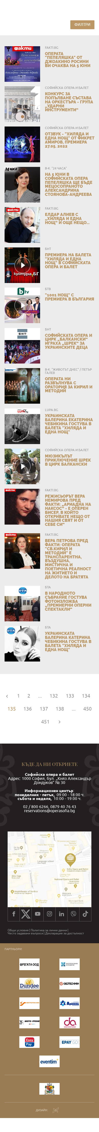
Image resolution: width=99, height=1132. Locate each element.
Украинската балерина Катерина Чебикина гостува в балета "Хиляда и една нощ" (68, 641)
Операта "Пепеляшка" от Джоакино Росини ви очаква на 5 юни (67, 59)
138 (60, 708)
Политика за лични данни (49, 930)
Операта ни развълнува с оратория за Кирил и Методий (68, 385)
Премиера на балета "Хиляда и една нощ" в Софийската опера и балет (68, 261)
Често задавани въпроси (25, 933)
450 (87, 708)
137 (44, 708)
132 (54, 695)
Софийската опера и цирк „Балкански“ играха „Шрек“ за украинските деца (68, 341)
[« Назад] (7, 695)
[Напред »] (59, 721)
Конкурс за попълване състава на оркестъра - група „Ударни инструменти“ (69, 101)
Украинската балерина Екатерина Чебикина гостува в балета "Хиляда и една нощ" (69, 423)
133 (70, 695)
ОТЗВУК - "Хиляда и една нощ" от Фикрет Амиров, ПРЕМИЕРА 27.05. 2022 (69, 140)
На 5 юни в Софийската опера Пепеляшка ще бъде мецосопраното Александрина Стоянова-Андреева (68, 184)
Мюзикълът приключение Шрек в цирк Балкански (68, 460)
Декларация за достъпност (64, 933)
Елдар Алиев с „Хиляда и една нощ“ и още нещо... (67, 218)
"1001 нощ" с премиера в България (69, 297)
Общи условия (18, 930)
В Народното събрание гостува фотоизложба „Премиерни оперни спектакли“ (68, 601)
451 (45, 721)
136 (27, 708)
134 (86, 695)
